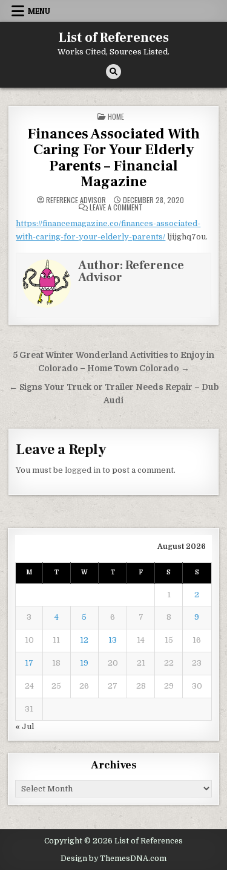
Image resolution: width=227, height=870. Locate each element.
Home (116, 116)
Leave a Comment (116, 207)
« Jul (24, 726)
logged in (82, 470)
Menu (39, 11)
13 (112, 639)
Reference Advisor (76, 200)
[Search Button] (113, 71)
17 (29, 662)
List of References (114, 37)
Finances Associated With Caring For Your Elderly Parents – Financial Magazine (113, 158)
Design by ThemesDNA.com (113, 858)
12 (84, 639)
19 (84, 662)
